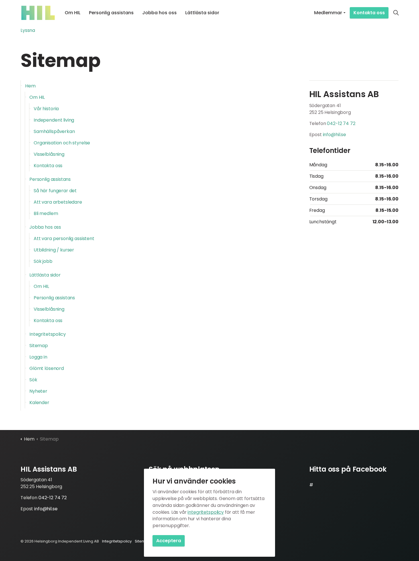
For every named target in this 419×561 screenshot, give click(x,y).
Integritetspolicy (47, 334)
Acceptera (168, 540)
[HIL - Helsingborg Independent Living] (38, 13)
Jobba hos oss (159, 12)
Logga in (38, 357)
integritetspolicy (205, 512)
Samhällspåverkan (54, 131)
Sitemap (38, 345)
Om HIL (72, 12)
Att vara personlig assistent (64, 238)
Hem (30, 86)
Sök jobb (43, 261)
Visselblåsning (49, 154)
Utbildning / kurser (54, 250)
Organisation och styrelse (62, 143)
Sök (33, 379)
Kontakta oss (369, 12)
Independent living (54, 120)
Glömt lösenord (46, 368)
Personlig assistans (111, 12)
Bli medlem (46, 213)
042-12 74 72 (341, 123)
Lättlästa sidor (202, 12)
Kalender (39, 402)
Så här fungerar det (55, 190)
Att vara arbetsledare (58, 202)
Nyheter (38, 391)
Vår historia (46, 108)
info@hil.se (334, 134)
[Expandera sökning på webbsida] (396, 13)
